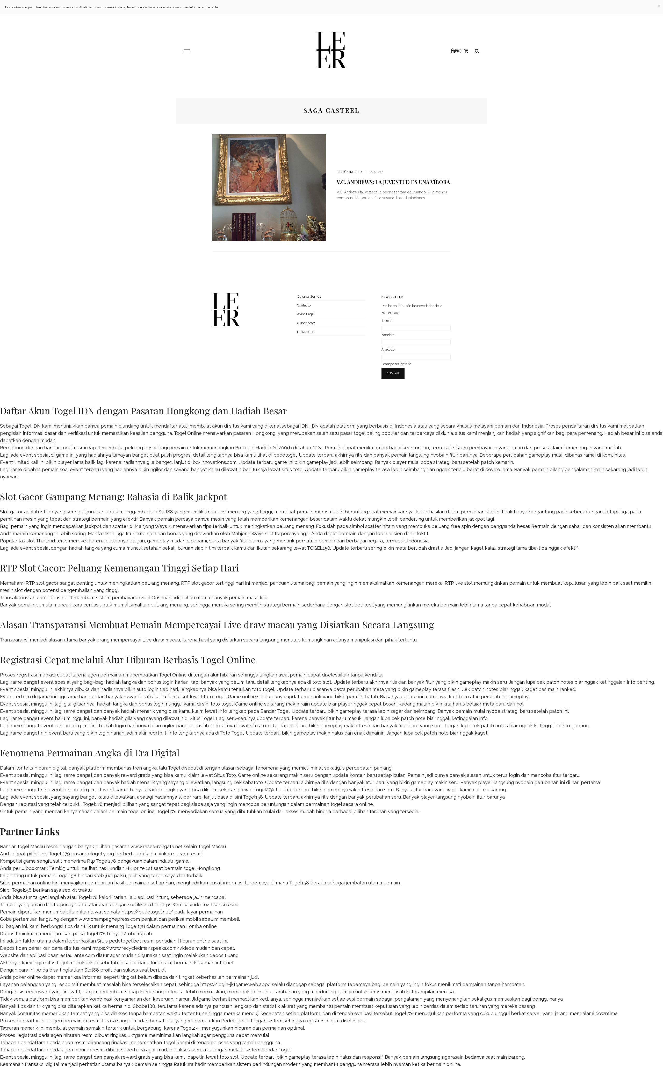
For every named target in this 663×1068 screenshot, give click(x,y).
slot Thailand (40, 540)
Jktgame (91, 991)
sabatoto (253, 782)
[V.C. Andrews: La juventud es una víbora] (269, 187)
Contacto (304, 305)
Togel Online (188, 433)
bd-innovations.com (214, 462)
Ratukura (183, 1064)
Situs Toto (225, 775)
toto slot (321, 682)
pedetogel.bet (125, 941)
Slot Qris (150, 597)
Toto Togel (232, 733)
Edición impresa (349, 172)
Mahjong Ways (247, 533)
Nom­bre (387, 335)
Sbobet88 (144, 1006)
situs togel (56, 962)
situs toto (292, 469)
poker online (27, 977)
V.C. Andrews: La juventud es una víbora (393, 181)
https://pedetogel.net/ (147, 912)
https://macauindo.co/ (185, 904)
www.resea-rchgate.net (157, 846)
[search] (477, 51)
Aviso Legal (306, 314)
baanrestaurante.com (71, 955)
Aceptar (213, 7)
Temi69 (57, 868)
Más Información (194, 7)
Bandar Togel (275, 711)
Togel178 (93, 804)
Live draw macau (161, 640)
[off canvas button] (187, 51)
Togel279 (190, 1028)
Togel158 (253, 797)
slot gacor (203, 583)
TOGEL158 (318, 548)
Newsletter (305, 332)
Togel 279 (59, 853)
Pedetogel (232, 1020)
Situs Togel (202, 718)
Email (386, 320)
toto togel (263, 689)
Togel (174, 768)
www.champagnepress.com (109, 919)
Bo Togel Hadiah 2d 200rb (263, 447)
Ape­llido (387, 349)
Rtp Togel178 (101, 861)
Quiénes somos (309, 296)
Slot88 (165, 511)
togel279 (264, 789)
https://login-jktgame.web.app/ (235, 984)
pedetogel (285, 455)
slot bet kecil (359, 605)
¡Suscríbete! (306, 323)
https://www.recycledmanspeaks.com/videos (143, 948)
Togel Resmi (176, 1042)
